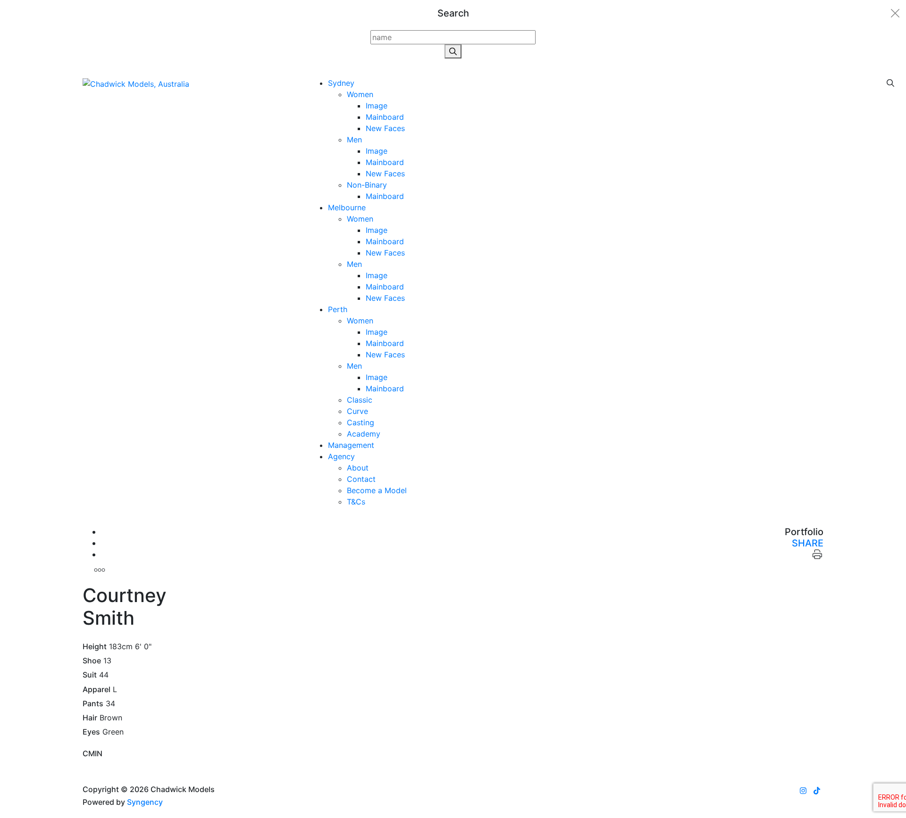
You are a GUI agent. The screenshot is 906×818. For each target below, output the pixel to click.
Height (95, 646)
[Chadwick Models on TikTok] (817, 790)
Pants (93, 703)
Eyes (91, 731)
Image (376, 105)
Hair (90, 717)
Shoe (92, 660)
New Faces (385, 128)
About (358, 467)
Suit (90, 674)
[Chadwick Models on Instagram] (803, 790)
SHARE (807, 543)
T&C (356, 501)
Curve (357, 411)
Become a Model (377, 490)
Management (351, 445)
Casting (360, 422)
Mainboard (385, 117)
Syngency (145, 802)
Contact (361, 479)
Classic (359, 400)
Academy (363, 433)
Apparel (96, 689)
